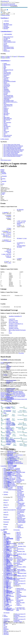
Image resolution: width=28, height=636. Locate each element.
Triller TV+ (9, 602)
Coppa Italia (9, 401)
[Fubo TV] (3, 56)
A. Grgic (25, 238)
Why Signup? (22, 451)
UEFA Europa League (8, 47)
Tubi (7, 603)
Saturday (8, 367)
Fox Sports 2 (9, 551)
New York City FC (11, 458)
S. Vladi (2, 194)
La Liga (8, 392)
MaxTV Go (20, 323)
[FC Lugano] (3, 192)
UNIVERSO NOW (20, 394)
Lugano (2, 171)
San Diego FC (10, 480)
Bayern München (10, 439)
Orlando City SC (11, 461)
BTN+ (7, 576)
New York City (20, 494)
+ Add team (6, 20)
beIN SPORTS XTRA (11, 574)
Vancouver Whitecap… (12, 471)
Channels (5, 494)
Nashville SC (10, 451)
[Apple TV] (15, 56)
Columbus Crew (21, 505)
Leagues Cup (9, 407)
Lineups (2, 199)
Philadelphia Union (12, 465)
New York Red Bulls (12, 460)
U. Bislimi (19, 258)
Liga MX (8, 408)
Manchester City (10, 422)
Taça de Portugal (10, 398)
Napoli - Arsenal (20, 569)
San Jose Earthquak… (12, 475)
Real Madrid (9, 428)
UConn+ (8, 606)
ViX (7, 607)
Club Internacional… (12, 452)
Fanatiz (8, 537)
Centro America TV (10, 579)
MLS (4, 622)
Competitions (4, 31)
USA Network (9, 559)
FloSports (8, 584)
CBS (7, 539)
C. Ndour (7, 251)
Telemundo (8, 562)
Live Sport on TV (20, 607)
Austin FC (10, 488)
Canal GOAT (12, 319)
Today (7, 365)
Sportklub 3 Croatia (13, 320)
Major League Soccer (11, 380)
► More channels (5, 139)
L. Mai (18, 221)
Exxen (10, 332)
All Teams (5, 492)
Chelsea (8, 419)
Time (9, 12)
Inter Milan (8, 432)
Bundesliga (8, 394)
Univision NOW (20, 396)
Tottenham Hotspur (10, 425)
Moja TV (20, 316)
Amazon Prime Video (11, 570)
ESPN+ (8, 550)
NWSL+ (8, 597)
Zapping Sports (9, 610)
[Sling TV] (9, 56)
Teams (4, 413)
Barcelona (8, 427)
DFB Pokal (8, 400)
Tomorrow (8, 366)
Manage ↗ (6, 18)
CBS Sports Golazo (10, 578)
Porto (7, 437)
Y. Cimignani (20, 242)
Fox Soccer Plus (10, 546)
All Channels (6, 612)
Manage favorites (6, 15)
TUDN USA (9, 557)
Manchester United (10, 423)
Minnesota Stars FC (11, 481)
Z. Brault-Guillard (21, 245)
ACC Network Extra (11, 569)
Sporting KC (21, 527)
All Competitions (7, 410)
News (4, 615)
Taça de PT (6, 633)
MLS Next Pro (9, 593)
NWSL (8, 382)
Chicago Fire (10, 453)
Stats (2, 197)
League (4, 12)
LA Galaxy (10, 487)
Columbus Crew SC (12, 469)
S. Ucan (2, 183)
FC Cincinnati (10, 457)
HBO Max (8, 588)
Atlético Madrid (9, 430)
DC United (10, 464)
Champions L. (6, 618)
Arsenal (8, 418)
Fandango (8, 583)
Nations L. (5, 620)
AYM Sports (9, 573)
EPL (4, 625)
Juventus (8, 431)
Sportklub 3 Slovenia (13, 328)
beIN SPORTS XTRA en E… (13, 575)
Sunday (8, 369)
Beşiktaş (2, 169)
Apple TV (8, 552)
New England (20, 491)
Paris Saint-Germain (10, 441)
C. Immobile (3, 173)
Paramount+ (9, 553)
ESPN (7, 541)
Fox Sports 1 (9, 548)
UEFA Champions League (9, 41)
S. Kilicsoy (8, 218)
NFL (21, 609)
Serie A (8, 393)
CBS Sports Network (11, 543)
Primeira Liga (9, 397)
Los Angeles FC (11, 474)
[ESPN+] (7, 57)
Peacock (8, 568)
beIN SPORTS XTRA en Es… (10, 101)
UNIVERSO (9, 564)
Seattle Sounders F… (12, 485)
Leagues (5, 374)
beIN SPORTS (9, 538)
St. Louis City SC (11, 478)
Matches (5, 359)
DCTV (8, 580)
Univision (8, 566)
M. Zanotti (19, 247)
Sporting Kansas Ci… (13, 489)
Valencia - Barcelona (21, 559)
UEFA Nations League (8, 48)
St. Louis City (20, 514)
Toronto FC (10, 462)
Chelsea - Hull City (22, 575)
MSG (7, 594)
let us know (21, 353)
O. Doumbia (20, 222)
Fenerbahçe (9, 443)
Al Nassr (8, 444)
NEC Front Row (10, 596)
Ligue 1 (8, 396)
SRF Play (20, 330)
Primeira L (5, 631)
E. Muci (3, 234)
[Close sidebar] (1, 158)
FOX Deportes (9, 565)
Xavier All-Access (10, 609)
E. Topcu (9, 228)
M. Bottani (19, 238)
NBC (7, 542)
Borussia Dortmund (10, 440)
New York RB (20, 495)
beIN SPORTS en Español (9, 81)
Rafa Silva (3, 178)
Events (2, 196)
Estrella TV (9, 582)
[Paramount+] (21, 56)
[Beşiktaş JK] (3, 172)
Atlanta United (21, 503)
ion (7, 589)
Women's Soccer (20, 588)
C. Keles (3, 254)
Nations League (9, 389)
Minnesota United (21, 518)
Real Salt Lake (11, 483)
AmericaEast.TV (10, 571)
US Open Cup (9, 381)
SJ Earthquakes (20, 512)
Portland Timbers (12, 484)
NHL (24, 609)
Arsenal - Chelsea (21, 560)
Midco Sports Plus (10, 592)
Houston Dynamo (11, 473)
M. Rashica (8, 236)
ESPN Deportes (10, 547)
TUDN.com (9, 605)
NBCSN (8, 561)
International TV (4, 200)
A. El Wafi (23, 221)
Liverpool (8, 421)
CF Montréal (11, 467)
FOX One (8, 585)
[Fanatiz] (3, 57)
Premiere (8, 598)
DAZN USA (9, 560)
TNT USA (8, 601)
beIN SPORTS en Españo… (12, 555)
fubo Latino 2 (9, 587)
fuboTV (8, 556)
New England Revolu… (12, 456)
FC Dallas (9, 476)
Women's (5, 616)
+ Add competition (7, 34)
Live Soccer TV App (21, 589)
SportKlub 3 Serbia (13, 316)
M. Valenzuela (20, 209)
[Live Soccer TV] (5, 1)
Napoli (7, 435)
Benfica (8, 436)
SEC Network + (10, 600)
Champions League (10, 388)
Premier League (9, 391)
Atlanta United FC (12, 466)
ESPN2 (8, 544)
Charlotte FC (10, 455)
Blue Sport (15, 322)
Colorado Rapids (11, 479)
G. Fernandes (4, 176)
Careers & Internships (21, 596)
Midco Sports (9, 591)
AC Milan (8, 434)
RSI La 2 (11, 322)
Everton (8, 426)
